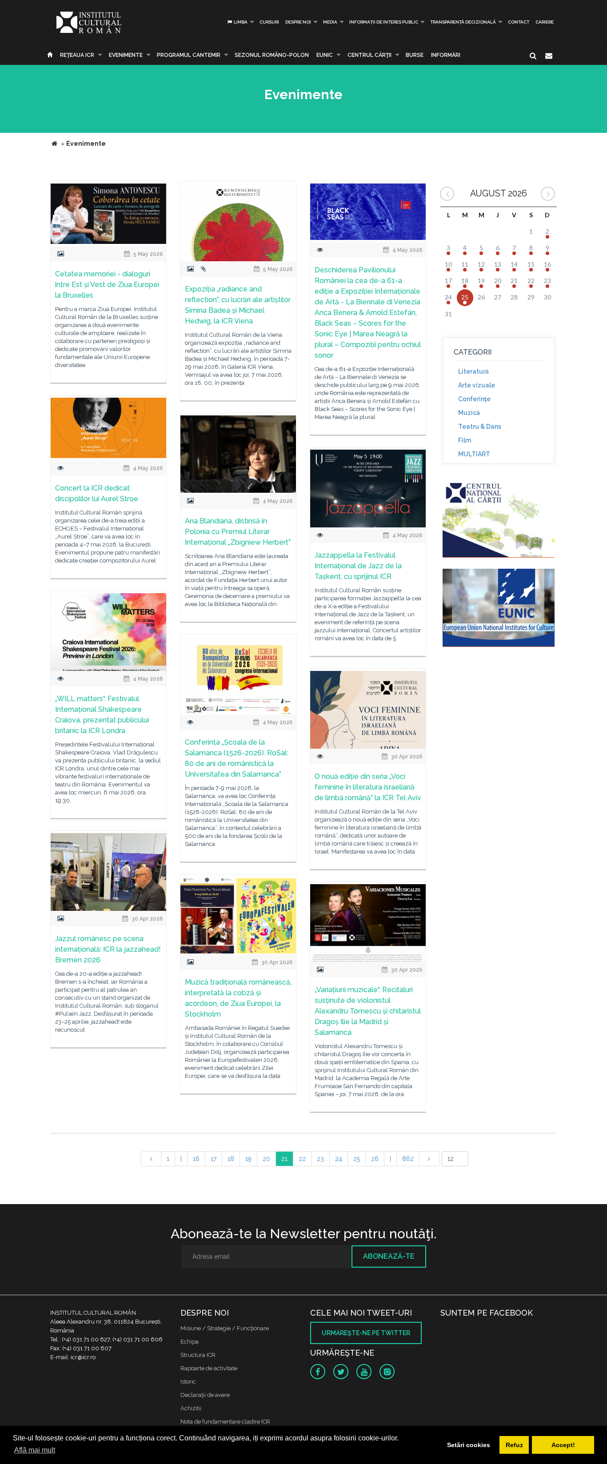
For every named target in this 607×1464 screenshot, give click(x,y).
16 (196, 1158)
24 (338, 1158)
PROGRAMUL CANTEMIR (188, 55)
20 (266, 1158)
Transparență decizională (463, 22)
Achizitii (190, 1408)
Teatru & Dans (479, 426)
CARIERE (544, 22)
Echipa (189, 1341)
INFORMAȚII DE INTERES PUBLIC (383, 22)
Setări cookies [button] (468, 1444)
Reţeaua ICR (77, 55)
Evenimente (126, 55)
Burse (414, 55)
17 (213, 1158)
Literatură (473, 371)
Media (330, 22)
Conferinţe (474, 399)
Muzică (469, 412)
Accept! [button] (563, 1444)
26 (375, 1158)
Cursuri (269, 22)
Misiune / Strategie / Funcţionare (224, 1328)
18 (231, 1158)
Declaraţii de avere (205, 1395)
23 (320, 1158)
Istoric (188, 1381)
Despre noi (298, 22)
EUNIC (324, 55)
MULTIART (474, 454)
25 (356, 1158)
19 (248, 1158)
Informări (445, 55)
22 (302, 1158)
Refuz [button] (514, 1444)
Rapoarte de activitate (208, 1368)
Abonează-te (389, 1256)
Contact (518, 22)
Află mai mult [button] (34, 1450)
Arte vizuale (476, 385)
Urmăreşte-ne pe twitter (366, 1332)
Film (464, 440)
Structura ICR (198, 1355)
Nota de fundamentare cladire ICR (225, 1421)
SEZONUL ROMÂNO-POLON (272, 55)
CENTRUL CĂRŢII (369, 55)
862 (408, 1158)
